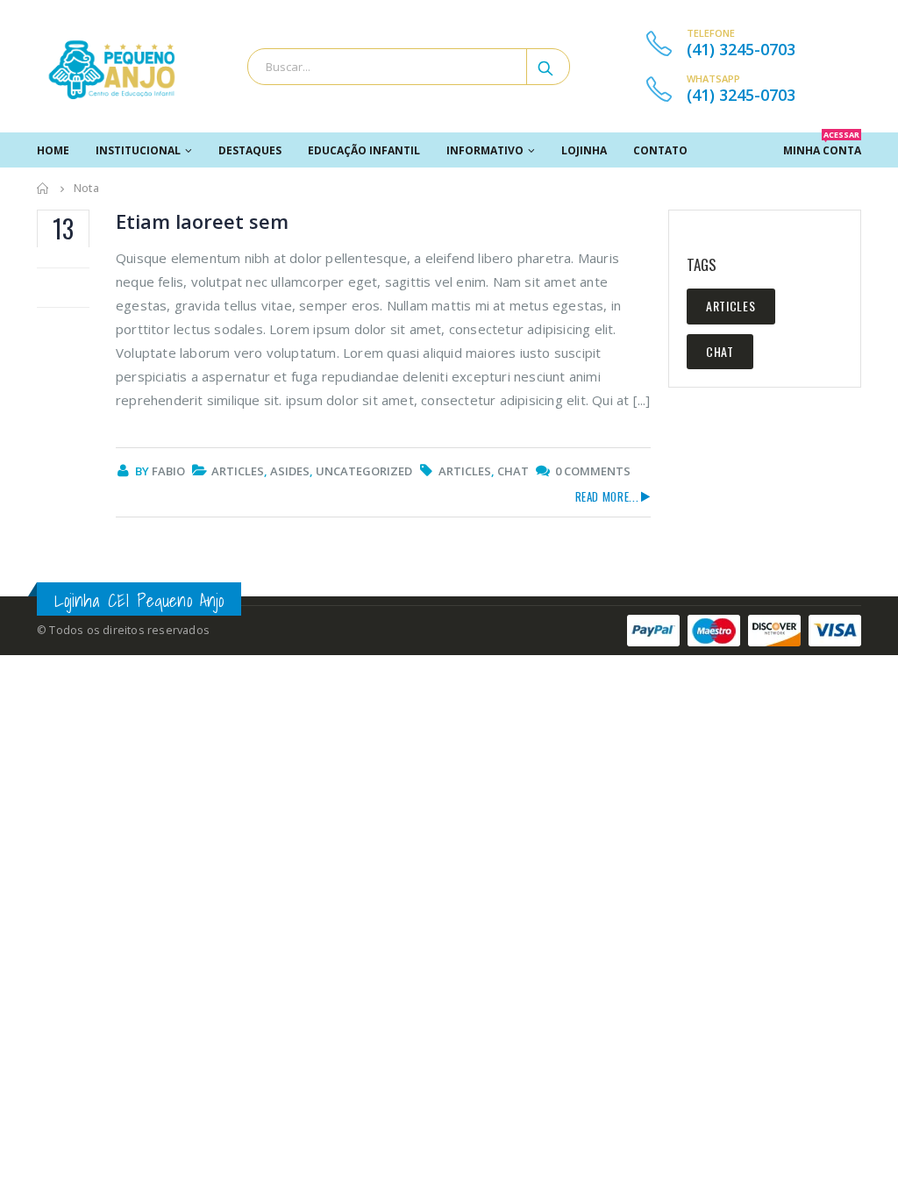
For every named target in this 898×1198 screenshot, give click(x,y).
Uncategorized (364, 471)
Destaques (250, 150)
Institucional (138, 150)
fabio (168, 471)
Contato (660, 150)
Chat (513, 471)
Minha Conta (822, 145)
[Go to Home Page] (43, 188)
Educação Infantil (364, 150)
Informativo (485, 150)
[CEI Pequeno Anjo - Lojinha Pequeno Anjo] (111, 66)
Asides (290, 471)
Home (53, 150)
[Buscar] (547, 66)
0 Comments (593, 471)
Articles (237, 471)
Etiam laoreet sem (202, 221)
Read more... (607, 496)
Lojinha (584, 150)
